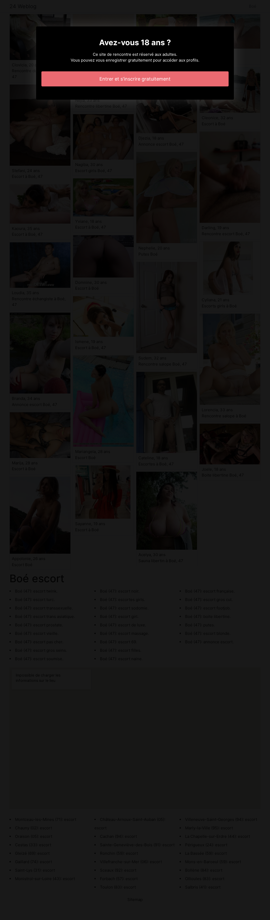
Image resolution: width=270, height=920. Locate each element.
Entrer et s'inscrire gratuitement (135, 79)
